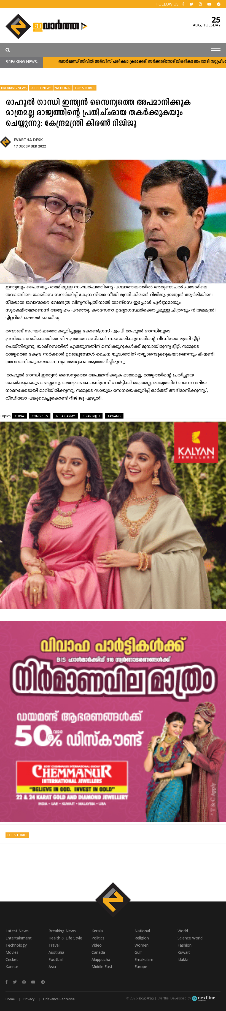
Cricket (12, 959)
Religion (141, 938)
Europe (140, 966)
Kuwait (183, 952)
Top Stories (84, 88)
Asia (52, 966)
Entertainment (19, 938)
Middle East (102, 966)
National (63, 88)
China (19, 416)
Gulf (138, 952)
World (182, 930)
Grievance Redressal (59, 999)
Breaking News (14, 88)
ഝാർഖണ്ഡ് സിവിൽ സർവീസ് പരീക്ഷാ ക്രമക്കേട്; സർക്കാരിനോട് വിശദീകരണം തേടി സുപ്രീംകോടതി (121, 62)
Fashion (184, 945)
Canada (98, 952)
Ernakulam (143, 959)
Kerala (97, 930)
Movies (12, 952)
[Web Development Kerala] (203, 998)
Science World (190, 938)
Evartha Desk (28, 139)
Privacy (28, 999)
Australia (56, 952)
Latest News (41, 88)
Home (10, 999)
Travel (54, 945)
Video (97, 945)
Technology (16, 945)
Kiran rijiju (91, 416)
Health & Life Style (65, 938)
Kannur (12, 966)
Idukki (182, 959)
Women (141, 945)
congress (40, 416)
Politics (98, 938)
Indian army (65, 416)
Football (56, 959)
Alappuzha (101, 959)
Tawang (114, 416)
